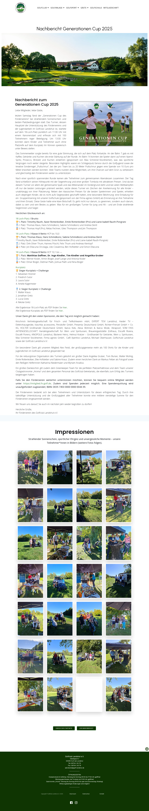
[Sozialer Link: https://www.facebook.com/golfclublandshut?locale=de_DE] (72, 802)
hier (65, 307)
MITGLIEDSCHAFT (111, 7)
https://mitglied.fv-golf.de (37, 383)
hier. (61, 310)
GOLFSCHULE (96, 7)
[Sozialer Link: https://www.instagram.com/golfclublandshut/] (76, 802)
